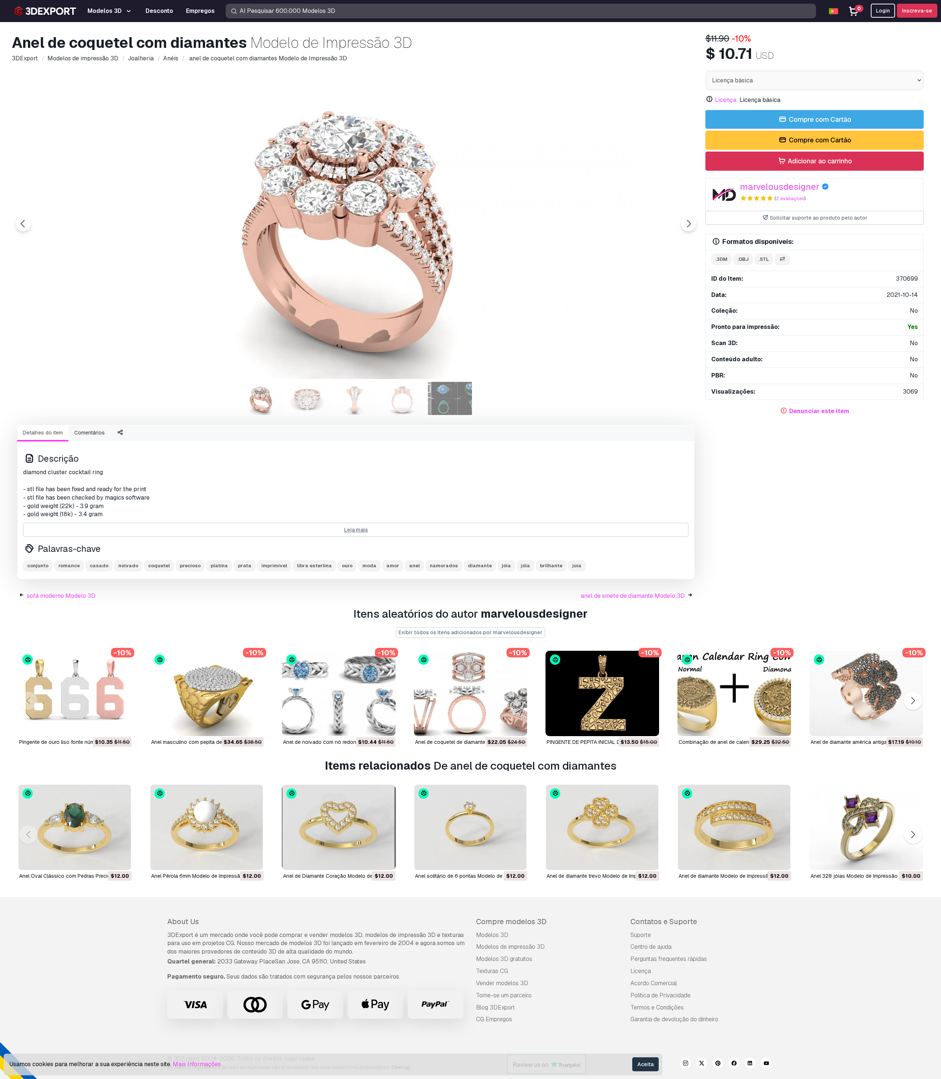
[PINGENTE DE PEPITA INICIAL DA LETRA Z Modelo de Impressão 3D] (602, 693)
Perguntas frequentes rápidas (668, 959)
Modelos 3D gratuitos (504, 959)
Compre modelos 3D (511, 921)
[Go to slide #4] (403, 398)
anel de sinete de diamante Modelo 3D (633, 596)
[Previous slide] (23, 223)
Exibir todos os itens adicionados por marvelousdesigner (470, 632)
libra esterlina (314, 565)
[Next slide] (688, 223)
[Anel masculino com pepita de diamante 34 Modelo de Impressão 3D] (207, 693)
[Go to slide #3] (356, 398)
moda (369, 565)
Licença (640, 971)
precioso (190, 565)
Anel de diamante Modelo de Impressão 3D (729, 876)
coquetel (159, 565)
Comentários (89, 432)
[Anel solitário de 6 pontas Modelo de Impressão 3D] (470, 827)
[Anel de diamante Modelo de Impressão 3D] (734, 827)
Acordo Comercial (653, 983)
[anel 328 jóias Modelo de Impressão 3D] (866, 827)
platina (219, 565)
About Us (183, 921)
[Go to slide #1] (262, 398)
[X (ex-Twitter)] (701, 1064)
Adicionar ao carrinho (819, 161)
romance (69, 565)
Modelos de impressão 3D (510, 947)
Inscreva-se (917, 10)
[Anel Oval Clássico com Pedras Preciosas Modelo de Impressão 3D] (75, 827)
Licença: (726, 100)
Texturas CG (492, 971)
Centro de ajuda (651, 947)
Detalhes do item (43, 432)
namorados (444, 565)
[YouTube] (766, 1064)
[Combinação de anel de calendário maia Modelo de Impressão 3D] (734, 693)
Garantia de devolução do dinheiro (674, 1019)
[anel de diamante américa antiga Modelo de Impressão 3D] (866, 693)
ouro (347, 565)
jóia (525, 565)
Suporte (640, 935)
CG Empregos (494, 1019)
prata (244, 565)
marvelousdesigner (779, 186)
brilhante (551, 565)
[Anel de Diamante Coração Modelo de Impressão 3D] (339, 827)
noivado (128, 565)
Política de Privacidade (660, 995)
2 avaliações (790, 198)
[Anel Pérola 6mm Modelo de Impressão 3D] (207, 827)
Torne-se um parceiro (504, 995)
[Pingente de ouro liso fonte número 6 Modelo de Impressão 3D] (75, 693)
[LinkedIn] (750, 1064)
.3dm (721, 259)
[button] (913, 701)
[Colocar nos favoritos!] (121, 726)
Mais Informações (197, 1064)
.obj (743, 259)
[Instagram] (685, 1064)
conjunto (38, 565)
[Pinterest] (718, 1064)
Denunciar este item (819, 411)
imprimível (274, 565)
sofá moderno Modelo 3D (61, 596)
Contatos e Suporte (663, 921)
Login (883, 10)
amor (392, 565)
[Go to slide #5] (450, 398)
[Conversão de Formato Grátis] (782, 259)
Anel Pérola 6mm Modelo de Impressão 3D (201, 876)
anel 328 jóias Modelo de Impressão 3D (858, 876)
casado (99, 565)
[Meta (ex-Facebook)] (734, 1064)
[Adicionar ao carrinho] (105, 726)
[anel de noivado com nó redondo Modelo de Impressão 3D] (339, 693)
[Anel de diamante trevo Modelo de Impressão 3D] (602, 827)
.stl (764, 259)
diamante (480, 565)
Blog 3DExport (495, 1007)
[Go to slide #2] (309, 398)
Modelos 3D (492, 935)
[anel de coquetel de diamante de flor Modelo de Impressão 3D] (470, 693)
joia (577, 565)
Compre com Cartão (819, 119)
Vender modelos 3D (502, 983)
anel (414, 565)
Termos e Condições (657, 1007)
